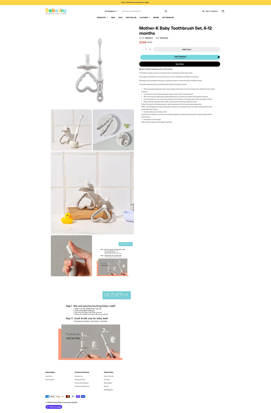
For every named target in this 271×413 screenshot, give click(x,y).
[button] (180, 57)
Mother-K (149, 38)
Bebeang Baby (56, 402)
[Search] (166, 11)
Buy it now (180, 64)
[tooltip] (219, 57)
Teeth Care (164, 38)
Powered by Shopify (70, 402)
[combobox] (135, 11)
